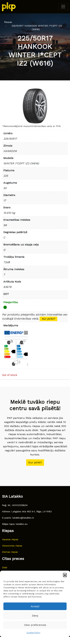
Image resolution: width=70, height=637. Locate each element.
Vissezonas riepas (12, 545)
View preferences (35, 625)
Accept (35, 606)
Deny (35, 615)
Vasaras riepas (10, 539)
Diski (4, 567)
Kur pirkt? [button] (35, 462)
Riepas (8, 22)
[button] (65, 575)
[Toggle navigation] (63, 6)
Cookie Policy (33, 632)
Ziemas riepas (10, 552)
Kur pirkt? (48, 318)
